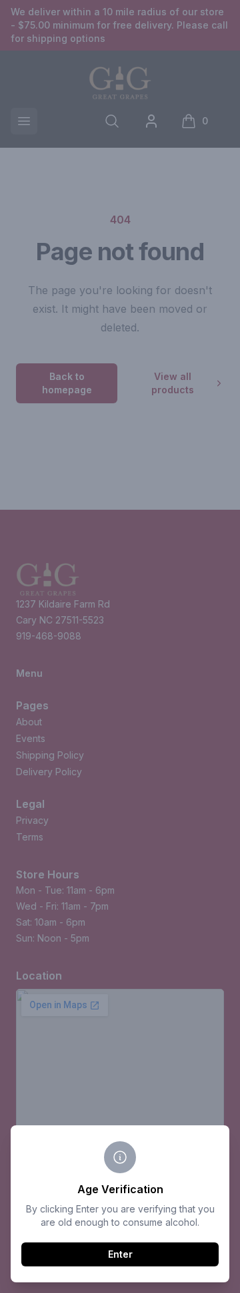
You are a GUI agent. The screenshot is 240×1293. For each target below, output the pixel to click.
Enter (120, 1254)
